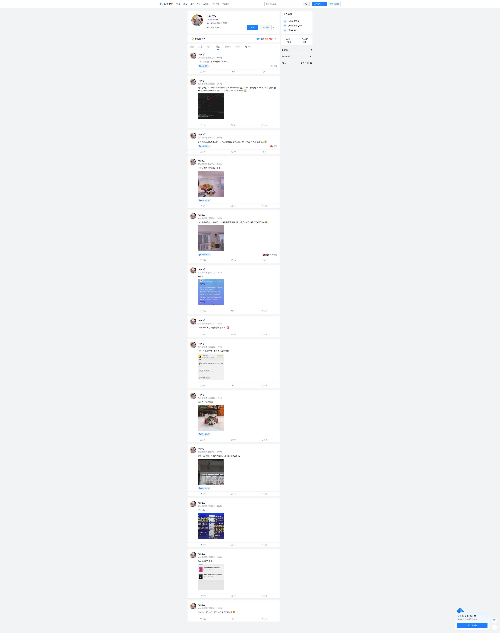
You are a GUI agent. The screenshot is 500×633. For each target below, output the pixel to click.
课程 (192, 4)
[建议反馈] (494, 620)
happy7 (201, 54)
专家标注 (226, 4)
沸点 (185, 4)
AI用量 (206, 4)
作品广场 (215, 4)
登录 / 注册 (472, 625)
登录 (334, 4)
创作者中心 (318, 4)
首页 (178, 4)
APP (198, 4)
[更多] (494, 627)
